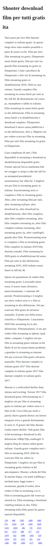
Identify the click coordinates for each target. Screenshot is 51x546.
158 (6, 520)
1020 (39, 524)
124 (37, 532)
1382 (7, 543)
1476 (7, 535)
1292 (30, 524)
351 (31, 539)
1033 (15, 528)
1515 (39, 528)
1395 (22, 520)
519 (39, 535)
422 (14, 535)
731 (31, 528)
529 (22, 524)
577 (30, 532)
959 (14, 543)
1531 (23, 539)
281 (23, 528)
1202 (31, 535)
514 (38, 539)
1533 (7, 528)
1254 (7, 539)
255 (14, 539)
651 (6, 532)
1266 (23, 543)
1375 (14, 532)
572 (6, 524)
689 (22, 532)
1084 (23, 535)
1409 (30, 520)
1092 (40, 543)
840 (13, 520)
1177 (31, 543)
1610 (14, 524)
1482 (39, 520)
